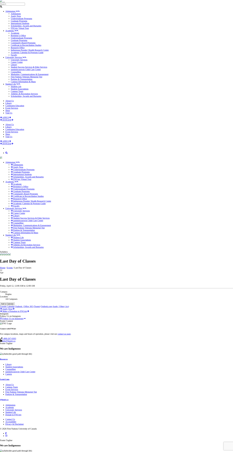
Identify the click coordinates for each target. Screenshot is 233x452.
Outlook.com (46, 306)
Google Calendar (7, 306)
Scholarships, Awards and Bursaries (26, 26)
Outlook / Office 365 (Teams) (27, 306)
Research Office (18, 48)
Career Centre (17, 62)
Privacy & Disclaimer (14, 424)
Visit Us (8, 113)
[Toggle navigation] (4, 2)
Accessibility (10, 422)
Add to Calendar (7, 304)
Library (14, 65)
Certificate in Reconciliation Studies (26, 45)
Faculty (14, 55)
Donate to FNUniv (13, 415)
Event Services (11, 108)
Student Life (10, 84)
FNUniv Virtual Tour (20, 28)
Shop (7, 110)
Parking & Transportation (21, 79)
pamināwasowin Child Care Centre (26, 69)
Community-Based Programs (23, 43)
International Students (20, 23)
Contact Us (10, 419)
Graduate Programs (19, 21)
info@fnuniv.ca (8, 341)
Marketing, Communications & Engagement (29, 74)
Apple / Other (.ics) (60, 306)
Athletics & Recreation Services (24, 94)
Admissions (10, 11)
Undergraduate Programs (21, 18)
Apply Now (16, 16)
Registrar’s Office (18, 35)
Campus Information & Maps (23, 82)
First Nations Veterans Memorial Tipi (26, 77)
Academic (10, 31)
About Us (9, 101)
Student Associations (19, 89)
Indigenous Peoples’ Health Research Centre (30, 50)
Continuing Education (14, 106)
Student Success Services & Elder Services (29, 67)
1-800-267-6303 (9, 338)
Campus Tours (17, 91)
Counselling (16, 72)
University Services (14, 57)
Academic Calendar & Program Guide (27, 52)
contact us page (64, 334)
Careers (8, 374)
